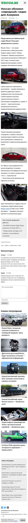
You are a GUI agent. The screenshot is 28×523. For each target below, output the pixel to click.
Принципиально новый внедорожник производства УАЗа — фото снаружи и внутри (14, 467)
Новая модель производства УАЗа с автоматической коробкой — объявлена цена (13, 424)
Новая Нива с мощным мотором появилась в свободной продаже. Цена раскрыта (14, 475)
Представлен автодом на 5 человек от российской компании (12, 233)
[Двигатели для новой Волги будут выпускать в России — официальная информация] (14, 345)
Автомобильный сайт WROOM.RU (9, 510)
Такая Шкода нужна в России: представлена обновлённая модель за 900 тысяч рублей (14, 489)
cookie (15, 521)
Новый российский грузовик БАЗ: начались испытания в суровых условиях (13, 378)
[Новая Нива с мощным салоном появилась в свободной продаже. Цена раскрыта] (14, 320)
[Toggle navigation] (25, 2)
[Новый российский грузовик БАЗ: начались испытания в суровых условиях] (14, 368)
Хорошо (22, 520)
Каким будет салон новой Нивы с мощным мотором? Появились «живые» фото (12, 497)
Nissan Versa (5, 209)
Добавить (5, 303)
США (19, 245)
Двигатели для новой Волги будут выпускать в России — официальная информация (13, 355)
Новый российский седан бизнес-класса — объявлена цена (13, 401)
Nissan (7, 245)
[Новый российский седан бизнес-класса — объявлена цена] (14, 391)
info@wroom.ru (5, 512)
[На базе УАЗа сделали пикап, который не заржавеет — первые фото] (14, 437)
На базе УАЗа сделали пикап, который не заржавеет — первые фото (13, 447)
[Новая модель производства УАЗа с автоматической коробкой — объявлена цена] (14, 414)
